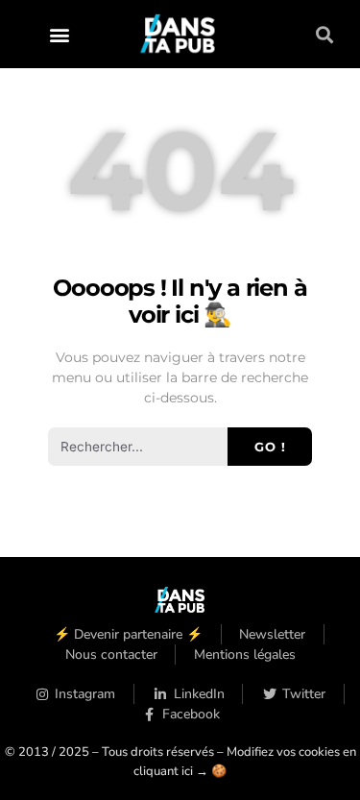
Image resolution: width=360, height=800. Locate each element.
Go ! (270, 446)
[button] (59, 34)
